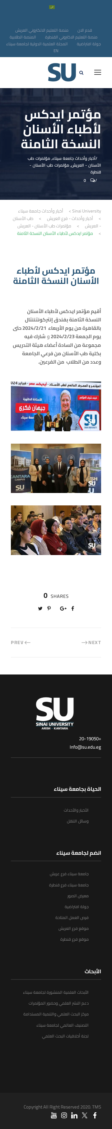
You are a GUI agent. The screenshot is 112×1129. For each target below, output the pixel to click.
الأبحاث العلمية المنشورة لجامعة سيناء (56, 992)
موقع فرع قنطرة (74, 939)
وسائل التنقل (78, 821)
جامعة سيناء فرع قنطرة (69, 885)
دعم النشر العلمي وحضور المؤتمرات (59, 1003)
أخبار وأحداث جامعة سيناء (74, 158)
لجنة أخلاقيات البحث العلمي (65, 1036)
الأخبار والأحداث (76, 810)
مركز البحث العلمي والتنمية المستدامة (56, 1014)
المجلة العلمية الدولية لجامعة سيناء (37, 43)
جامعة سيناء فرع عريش (69, 873)
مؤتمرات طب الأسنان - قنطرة (65, 168)
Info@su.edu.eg (85, 746)
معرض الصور (78, 895)
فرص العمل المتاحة (72, 917)
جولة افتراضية (89, 43)
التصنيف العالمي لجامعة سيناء (62, 1025)
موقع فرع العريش (73, 928)
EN (56, 50)
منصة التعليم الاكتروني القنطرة (71, 37)
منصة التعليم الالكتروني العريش (41, 30)
